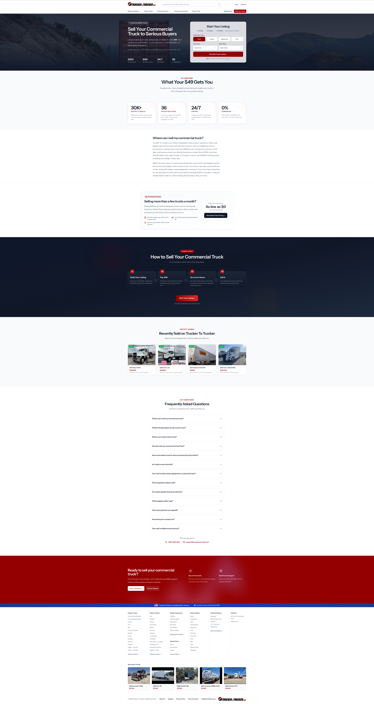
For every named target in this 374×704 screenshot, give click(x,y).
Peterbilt (192, 633)
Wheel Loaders (174, 619)
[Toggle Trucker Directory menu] (169, 11)
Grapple (130, 639)
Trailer (212, 39)
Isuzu (192, 639)
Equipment (224, 39)
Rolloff (130, 633)
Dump (130, 622)
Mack (192, 616)
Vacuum (130, 642)
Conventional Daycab (134, 619)
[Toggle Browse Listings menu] (139, 11)
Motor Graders (174, 630)
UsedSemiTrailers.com (208, 699)
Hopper (152, 633)
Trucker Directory (162, 11)
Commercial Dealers (181, 11)
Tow (129, 625)
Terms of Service (193, 699)
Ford (191, 630)
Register (243, 4)
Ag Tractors (173, 627)
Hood (171, 644)
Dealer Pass (228, 11)
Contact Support (152, 588)
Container (153, 639)
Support (170, 699)
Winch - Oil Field (133, 650)
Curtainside (153, 636)
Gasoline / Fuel (154, 650)
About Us (162, 699)
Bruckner (213, 616)
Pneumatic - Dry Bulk (156, 642)
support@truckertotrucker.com (197, 542)
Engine (172, 650)
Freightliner (193, 619)
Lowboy (152, 630)
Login (236, 4)
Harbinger (193, 650)
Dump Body (173, 647)
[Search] (219, 4)
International (194, 625)
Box (129, 627)
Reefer (152, 627)
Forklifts (172, 616)
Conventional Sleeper (134, 616)
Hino (191, 644)
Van (151, 616)
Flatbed (152, 619)
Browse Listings (133, 11)
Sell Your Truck (240, 11)
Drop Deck (153, 625)
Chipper (130, 644)
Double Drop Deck (155, 647)
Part (237, 39)
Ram (191, 642)
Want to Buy (148, 11)
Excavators (173, 622)
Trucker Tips (196, 11)
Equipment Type (198, 35)
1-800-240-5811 (174, 542)
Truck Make (222, 44)
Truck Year (196, 44)
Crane (129, 636)
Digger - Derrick (133, 647)
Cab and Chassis (133, 630)
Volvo (192, 622)
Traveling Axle (154, 644)
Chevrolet (193, 636)
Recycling (173, 625)
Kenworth (193, 627)
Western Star (194, 647)
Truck (199, 39)
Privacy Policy (180, 699)
